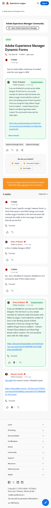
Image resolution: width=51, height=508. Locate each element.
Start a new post (22, 185)
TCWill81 (14, 60)
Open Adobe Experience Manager (24, 28)
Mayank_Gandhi (17, 374)
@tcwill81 (9, 380)
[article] (25, 217)
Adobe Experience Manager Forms (14, 11)
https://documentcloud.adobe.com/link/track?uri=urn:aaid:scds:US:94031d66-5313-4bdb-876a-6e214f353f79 (25, 126)
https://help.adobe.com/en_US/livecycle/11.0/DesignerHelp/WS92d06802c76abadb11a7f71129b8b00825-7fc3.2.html (25, 391)
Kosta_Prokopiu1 (19, 82)
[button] (13, 54)
